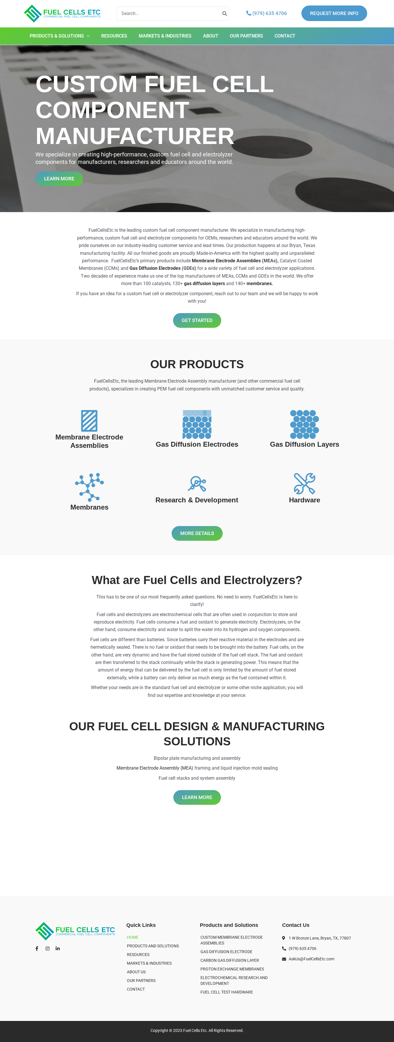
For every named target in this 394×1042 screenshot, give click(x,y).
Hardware (304, 500)
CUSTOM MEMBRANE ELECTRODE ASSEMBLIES (231, 940)
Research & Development (196, 500)
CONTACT (285, 36)
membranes (259, 283)
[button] (87, 36)
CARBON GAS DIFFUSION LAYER (229, 960)
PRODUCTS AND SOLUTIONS (153, 946)
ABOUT (210, 36)
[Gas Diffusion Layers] (304, 424)
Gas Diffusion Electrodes (155, 268)
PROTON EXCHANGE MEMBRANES (232, 969)
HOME (132, 937)
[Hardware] (305, 484)
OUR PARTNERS (246, 36)
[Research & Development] (197, 484)
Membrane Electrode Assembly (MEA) (155, 768)
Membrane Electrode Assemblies (226, 260)
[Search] (225, 13)
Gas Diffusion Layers (304, 444)
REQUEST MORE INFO (334, 13)
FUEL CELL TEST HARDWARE (226, 992)
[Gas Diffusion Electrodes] (197, 424)
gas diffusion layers (204, 283)
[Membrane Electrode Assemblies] (89, 421)
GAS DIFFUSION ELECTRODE (226, 951)
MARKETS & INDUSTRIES (165, 36)
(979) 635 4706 (269, 13)
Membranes (89, 507)
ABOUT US (136, 972)
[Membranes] (89, 487)
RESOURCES (114, 36)
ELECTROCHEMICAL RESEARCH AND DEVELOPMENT (234, 980)
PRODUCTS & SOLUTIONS (57, 36)
